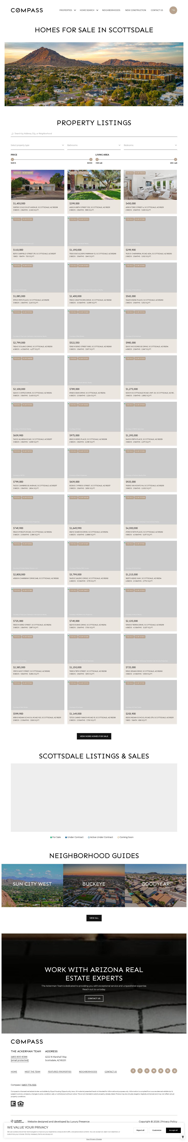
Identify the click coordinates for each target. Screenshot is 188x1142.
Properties (65, 10)
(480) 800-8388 (19, 1057)
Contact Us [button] (94, 998)
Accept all (173, 1130)
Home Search (87, 10)
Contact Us (111, 1072)
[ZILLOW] (174, 1070)
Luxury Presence (80, 1121)
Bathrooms (72, 145)
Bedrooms (128, 145)
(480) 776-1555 (29, 1085)
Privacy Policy (169, 1121)
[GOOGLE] (167, 1070)
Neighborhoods (111, 10)
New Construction (135, 10)
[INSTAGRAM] (140, 1070)
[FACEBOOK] (133, 1070)
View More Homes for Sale (94, 736)
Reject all (140, 1130)
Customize (156, 1130)
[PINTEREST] (160, 1070)
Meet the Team (32, 1072)
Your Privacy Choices (94, 1139)
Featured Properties (59, 1072)
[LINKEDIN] (147, 1070)
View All (94, 918)
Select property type (20, 145)
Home (14, 1072)
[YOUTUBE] (153, 1070)
